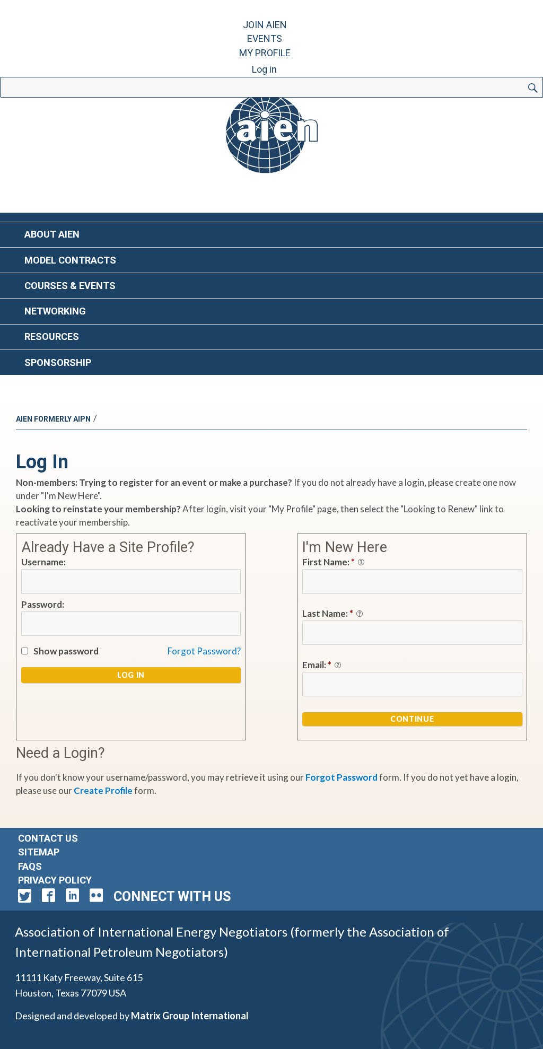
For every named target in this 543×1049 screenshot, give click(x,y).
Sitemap (38, 852)
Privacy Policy (55, 880)
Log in (264, 69)
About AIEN (52, 234)
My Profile (265, 52)
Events (264, 38)
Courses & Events (70, 285)
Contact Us (48, 838)
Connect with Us (172, 896)
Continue (412, 718)
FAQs (30, 866)
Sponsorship (57, 362)
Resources (51, 336)
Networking (55, 311)
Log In (131, 674)
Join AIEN (265, 24)
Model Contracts (70, 260)
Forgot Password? (204, 651)
